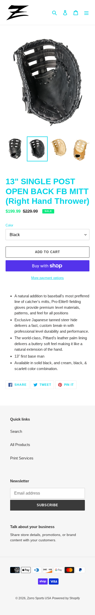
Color (9, 225)
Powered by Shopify (66, 598)
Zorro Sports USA (39, 598)
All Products (20, 444)
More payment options (47, 278)
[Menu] (86, 12)
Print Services (21, 458)
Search (16, 431)
